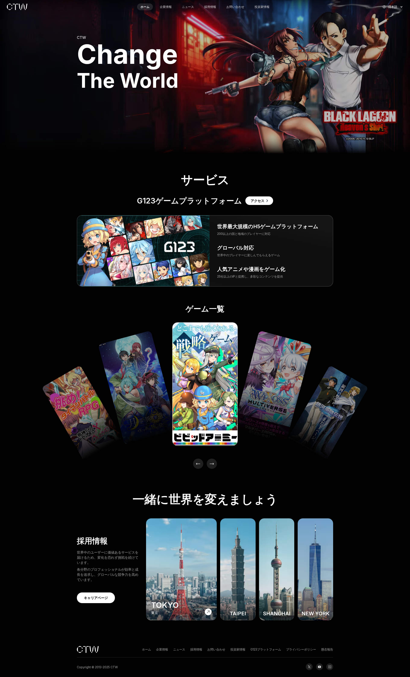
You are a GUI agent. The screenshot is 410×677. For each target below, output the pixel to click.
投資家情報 (262, 7)
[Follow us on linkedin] (329, 666)
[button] (198, 464)
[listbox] (205, 386)
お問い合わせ (235, 7)
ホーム (145, 7)
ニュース (188, 7)
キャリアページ (96, 598)
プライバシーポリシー (301, 649)
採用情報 (210, 7)
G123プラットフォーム (265, 649)
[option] (47, 453)
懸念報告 (327, 649)
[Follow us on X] (309, 666)
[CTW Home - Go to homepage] (32, 7)
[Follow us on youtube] (319, 666)
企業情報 (166, 7)
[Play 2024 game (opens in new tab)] (205, 384)
